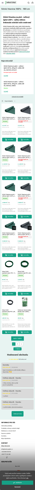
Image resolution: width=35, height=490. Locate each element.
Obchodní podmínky (6, 426)
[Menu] (2, 3)
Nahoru (18, 349)
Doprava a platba (5, 433)
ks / (17, 466)
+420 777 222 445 (5, 454)
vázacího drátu (10, 53)
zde (27, 478)
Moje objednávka (5, 438)
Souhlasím (19, 483)
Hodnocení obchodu (17, 354)
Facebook (6, 457)
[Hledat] (29, 2)
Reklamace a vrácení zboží (8, 431)
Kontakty (3, 436)
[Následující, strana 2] (17, 344)
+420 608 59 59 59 (6, 452)
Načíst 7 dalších (17, 338)
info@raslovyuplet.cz (7, 449)
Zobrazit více (17, 414)
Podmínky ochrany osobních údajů (10, 428)
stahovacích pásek (24, 52)
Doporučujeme (9, 101)
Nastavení (17, 487)
